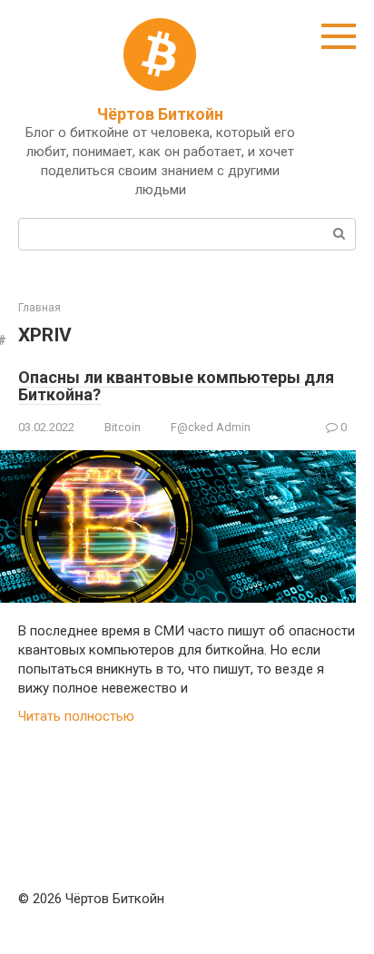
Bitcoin (122, 427)
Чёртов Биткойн (160, 113)
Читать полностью (76, 716)
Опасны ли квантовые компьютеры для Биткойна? (176, 386)
